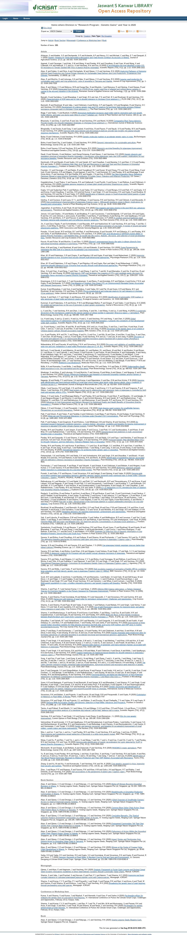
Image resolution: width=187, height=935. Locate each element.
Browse (27, 18)
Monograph (71, 40)
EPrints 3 (57, 934)
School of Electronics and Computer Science (91, 934)
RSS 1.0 (132, 31)
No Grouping (107, 36)
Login (5, 18)
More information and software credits (139, 934)
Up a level (48, 28)
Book (104, 40)
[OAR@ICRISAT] (93, 16)
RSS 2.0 (142, 31)
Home (15, 18)
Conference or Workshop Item (89, 40)
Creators (87, 36)
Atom (122, 31)
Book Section (60, 40)
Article (50, 40)
